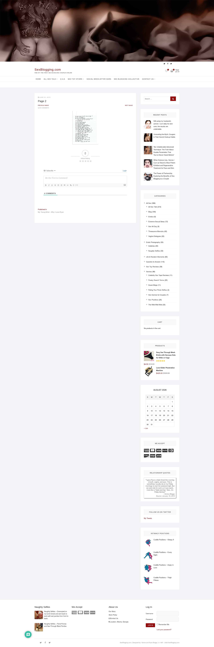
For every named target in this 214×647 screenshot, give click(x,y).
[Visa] (158, 450)
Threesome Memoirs (156, 231)
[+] (77, 185)
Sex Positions (153, 299)
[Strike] (55, 185)
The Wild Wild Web (155, 304)
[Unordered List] (61, 185)
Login (124, 170)
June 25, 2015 (44, 97)
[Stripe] (152, 455)
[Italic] (48, 185)
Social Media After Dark (99, 79)
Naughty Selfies (154, 251)
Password (149, 619)
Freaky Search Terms (156, 280)
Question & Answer (153, 261)
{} (73, 185)
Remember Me (164, 624)
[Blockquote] (64, 185)
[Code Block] (67, 185)
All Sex (148, 203)
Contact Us (148, 79)
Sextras (149, 271)
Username (149, 613)
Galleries (151, 246)
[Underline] (52, 185)
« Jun (146, 428)
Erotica (150, 216)
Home (38, 79)
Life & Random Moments (155, 257)
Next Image (129, 105)
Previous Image (43, 105)
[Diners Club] (171, 450)
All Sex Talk (50, 79)
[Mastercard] (152, 450)
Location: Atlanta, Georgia (119, 622)
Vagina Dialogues (154, 236)
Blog (150, 211)
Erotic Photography (153, 242)
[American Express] (146, 450)
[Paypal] (164, 450)
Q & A (62, 79)
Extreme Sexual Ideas (156, 221)
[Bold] (45, 185)
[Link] (70, 185)
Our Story (112, 611)
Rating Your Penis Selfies (157, 290)
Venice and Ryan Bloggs (149, 642)
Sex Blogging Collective (126, 79)
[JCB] (158, 455)
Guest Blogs (152, 285)
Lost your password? (164, 629)
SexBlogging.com (48, 69)
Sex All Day (152, 226)
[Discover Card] (146, 455)
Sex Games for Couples (157, 295)
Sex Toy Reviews (152, 266)
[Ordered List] (58, 185)
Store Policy (113, 615)
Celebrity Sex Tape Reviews (158, 275)
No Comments (44, 108)
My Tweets (148, 518)
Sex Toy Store (75, 79)
